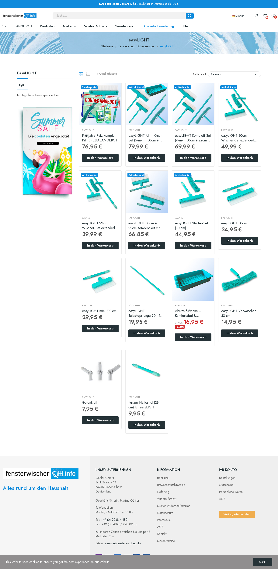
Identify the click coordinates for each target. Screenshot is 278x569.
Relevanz (234, 74)
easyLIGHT (27, 73)
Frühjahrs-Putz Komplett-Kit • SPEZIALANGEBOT (100, 138)
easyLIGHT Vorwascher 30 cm (238, 313)
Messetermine (166, 541)
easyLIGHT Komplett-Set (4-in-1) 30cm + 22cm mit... (193, 138)
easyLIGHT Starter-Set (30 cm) (191, 225)
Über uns (163, 478)
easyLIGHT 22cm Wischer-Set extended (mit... (98, 225)
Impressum (164, 520)
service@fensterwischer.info (123, 543)
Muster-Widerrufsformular (173, 506)
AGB (160, 527)
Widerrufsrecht (166, 499)
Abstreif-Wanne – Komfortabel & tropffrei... (188, 313)
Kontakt (161, 534)
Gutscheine (226, 485)
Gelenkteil (89, 402)
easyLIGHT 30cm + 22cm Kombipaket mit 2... (144, 225)
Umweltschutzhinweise (171, 485)
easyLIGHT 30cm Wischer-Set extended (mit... (237, 138)
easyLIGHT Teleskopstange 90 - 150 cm (146, 313)
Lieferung (163, 492)
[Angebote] (46, 153)
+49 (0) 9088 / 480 (114, 519)
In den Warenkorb (100, 158)
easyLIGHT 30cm (234, 223)
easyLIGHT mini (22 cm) (100, 311)
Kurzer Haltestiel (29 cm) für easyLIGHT (143, 405)
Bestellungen (227, 478)
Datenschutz (165, 513)
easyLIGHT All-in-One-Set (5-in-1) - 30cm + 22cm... (145, 138)
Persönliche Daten (231, 492)
